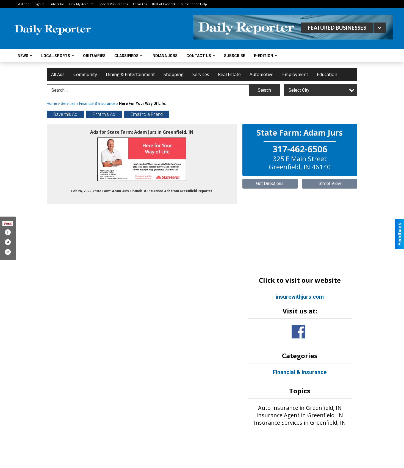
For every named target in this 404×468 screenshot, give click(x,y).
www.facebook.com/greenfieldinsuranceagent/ (298, 331)
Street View (330, 183)
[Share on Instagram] (7, 252)
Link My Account (81, 4)
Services (200, 74)
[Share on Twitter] (7, 242)
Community (85, 74)
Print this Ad (104, 114)
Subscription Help (194, 4)
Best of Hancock (164, 4)
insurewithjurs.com (300, 296)
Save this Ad (65, 114)
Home (52, 103)
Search (264, 90)
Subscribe (56, 4)
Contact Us (198, 56)
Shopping (174, 74)
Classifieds (126, 56)
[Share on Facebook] (7, 232)
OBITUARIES (94, 56)
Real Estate (229, 74)
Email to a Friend (147, 114)
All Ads (58, 74)
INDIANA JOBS (164, 56)
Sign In (39, 4)
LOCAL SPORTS (55, 56)
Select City (299, 90)
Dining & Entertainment (130, 74)
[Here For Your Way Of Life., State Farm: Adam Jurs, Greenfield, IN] (141, 159)
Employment (295, 74)
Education (327, 74)
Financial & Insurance (97, 103)
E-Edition (22, 4)
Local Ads (140, 4)
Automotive (261, 74)
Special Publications (113, 4)
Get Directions (270, 183)
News (23, 56)
